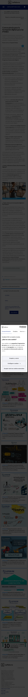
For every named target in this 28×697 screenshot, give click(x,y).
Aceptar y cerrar (14, 358)
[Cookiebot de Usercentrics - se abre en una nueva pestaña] (19, 327)
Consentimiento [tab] (6, 331)
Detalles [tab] (15, 331)
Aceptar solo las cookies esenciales (14, 368)
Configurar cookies (13, 363)
